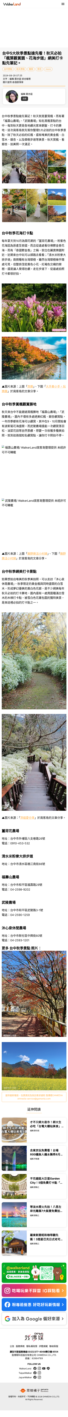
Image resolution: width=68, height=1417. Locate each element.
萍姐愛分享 (27, 817)
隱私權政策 (31, 1346)
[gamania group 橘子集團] (34, 1390)
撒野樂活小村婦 (37, 553)
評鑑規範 (43, 1346)
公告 (12, 1346)
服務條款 (20, 1346)
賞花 (39, 69)
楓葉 (31, 69)
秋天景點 (20, 69)
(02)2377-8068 (36, 1351)
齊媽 (30, 386)
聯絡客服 (53, 1346)
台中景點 (8, 69)
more (48, 69)
